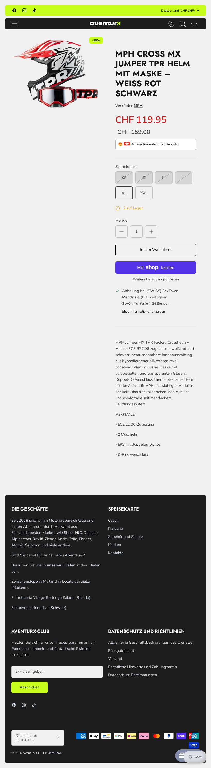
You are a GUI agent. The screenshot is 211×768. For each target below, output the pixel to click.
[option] (55, 73)
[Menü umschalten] (17, 24)
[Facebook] (14, 10)
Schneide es (125, 166)
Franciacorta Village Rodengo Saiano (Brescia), (51, 597)
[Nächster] (145, 10)
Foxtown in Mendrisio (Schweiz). (39, 607)
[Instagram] (24, 10)
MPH (138, 105)
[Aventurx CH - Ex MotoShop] (105, 23)
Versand (115, 658)
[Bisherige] (65, 10)
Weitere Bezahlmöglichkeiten (156, 279)
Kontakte (116, 552)
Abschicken (30, 687)
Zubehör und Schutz (125, 536)
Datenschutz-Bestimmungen (132, 674)
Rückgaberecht (121, 650)
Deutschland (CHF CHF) (178, 10)
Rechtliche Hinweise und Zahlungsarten (142, 666)
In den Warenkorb (156, 249)
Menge (121, 220)
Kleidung (115, 528)
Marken (114, 544)
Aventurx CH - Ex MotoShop (42, 753)
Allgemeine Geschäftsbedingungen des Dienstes (150, 642)
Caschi (113, 520)
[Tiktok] (34, 10)
